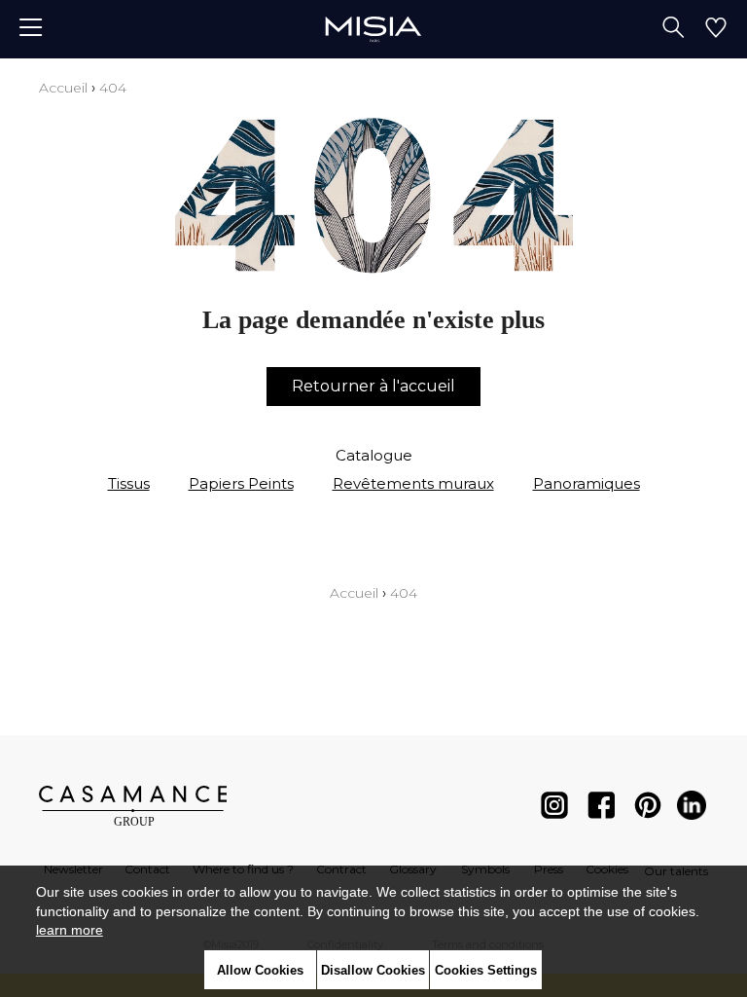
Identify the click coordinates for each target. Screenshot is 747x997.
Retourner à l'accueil (373, 386)
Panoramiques (586, 483)
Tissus (129, 483)
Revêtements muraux (413, 483)
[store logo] (373, 29)
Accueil (63, 87)
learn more (69, 930)
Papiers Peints (241, 483)
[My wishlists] (716, 29)
